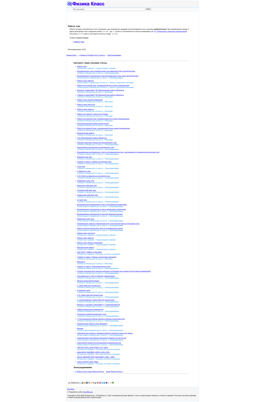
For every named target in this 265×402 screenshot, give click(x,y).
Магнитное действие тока (87, 185)
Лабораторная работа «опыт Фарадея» (92, 324)
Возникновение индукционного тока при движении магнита (100, 214)
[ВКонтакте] (82, 382)
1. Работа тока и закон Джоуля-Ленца (89, 371)
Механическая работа (85, 133)
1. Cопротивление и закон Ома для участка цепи (95, 300)
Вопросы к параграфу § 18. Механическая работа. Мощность (100, 90)
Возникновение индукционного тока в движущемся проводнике (101, 209)
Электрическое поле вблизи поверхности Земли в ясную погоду (101, 338)
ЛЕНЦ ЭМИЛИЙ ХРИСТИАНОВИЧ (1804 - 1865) (96, 357)
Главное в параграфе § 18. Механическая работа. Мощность (100, 95)
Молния (80, 328)
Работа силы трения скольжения (89, 100)
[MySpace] (106, 382)
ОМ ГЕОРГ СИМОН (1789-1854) (89, 252)
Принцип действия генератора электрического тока (97, 143)
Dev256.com (88, 392)
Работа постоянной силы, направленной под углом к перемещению (103, 85)
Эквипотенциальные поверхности (90, 309)
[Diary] (93, 382)
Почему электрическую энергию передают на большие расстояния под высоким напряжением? (114, 271)
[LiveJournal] (89, 382)
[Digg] (111, 382)
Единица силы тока (84, 157)
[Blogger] (91, 382)
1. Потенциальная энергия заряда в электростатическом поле (101, 319)
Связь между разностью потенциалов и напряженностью (99, 343)
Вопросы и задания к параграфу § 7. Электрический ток (98, 305)
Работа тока (79, 42)
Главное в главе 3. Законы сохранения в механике (96, 257)
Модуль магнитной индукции (88, 281)
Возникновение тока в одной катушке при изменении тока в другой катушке (106, 71)
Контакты (70, 389)
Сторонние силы (83, 290)
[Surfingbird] (102, 382)
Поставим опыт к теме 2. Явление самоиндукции (96, 276)
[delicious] (96, 382)
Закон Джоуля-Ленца (114, 371)
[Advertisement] (104, 18)
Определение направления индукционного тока (95, 147)
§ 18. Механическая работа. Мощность (92, 138)
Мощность (81, 262)
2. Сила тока (82, 200)
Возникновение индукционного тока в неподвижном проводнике (102, 205)
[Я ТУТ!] (98, 382)
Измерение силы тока (85, 181)
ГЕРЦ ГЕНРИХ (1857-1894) (87, 362)
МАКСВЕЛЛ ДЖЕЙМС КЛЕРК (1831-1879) (93, 352)
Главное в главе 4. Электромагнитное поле (93, 266)
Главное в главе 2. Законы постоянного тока (94, 162)
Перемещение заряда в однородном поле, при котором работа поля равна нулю (108, 224)
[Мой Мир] (87, 382)
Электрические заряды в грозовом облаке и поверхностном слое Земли (104, 333)
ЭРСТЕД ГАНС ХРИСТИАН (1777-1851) (92, 347)
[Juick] (109, 382)
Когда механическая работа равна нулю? (93, 124)
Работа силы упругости (86, 104)
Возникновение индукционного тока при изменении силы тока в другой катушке (107, 76)
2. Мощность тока (84, 171)
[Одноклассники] (85, 382)
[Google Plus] (100, 382)
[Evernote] (113, 382)
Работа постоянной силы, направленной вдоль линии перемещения (103, 128)
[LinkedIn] (104, 382)
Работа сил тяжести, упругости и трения (92, 114)
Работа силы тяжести (85, 81)
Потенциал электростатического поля (91, 314)
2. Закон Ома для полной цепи (89, 286)
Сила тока (81, 166)
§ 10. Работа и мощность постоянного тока (93, 176)
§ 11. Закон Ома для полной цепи (90, 295)
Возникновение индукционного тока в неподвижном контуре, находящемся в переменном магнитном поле (118, 152)
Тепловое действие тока (86, 190)
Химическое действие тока (87, 195)
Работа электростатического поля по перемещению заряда (100, 228)
